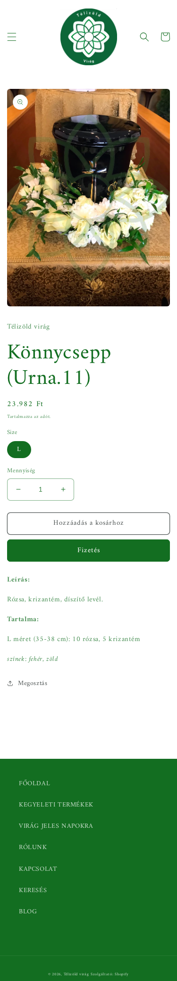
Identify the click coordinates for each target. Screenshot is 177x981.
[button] (11, 36)
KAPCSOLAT (38, 869)
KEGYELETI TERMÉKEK (56, 805)
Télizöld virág (76, 974)
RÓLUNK (33, 847)
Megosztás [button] (32, 683)
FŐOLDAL (34, 784)
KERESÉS (33, 890)
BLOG (28, 912)
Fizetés (88, 550)
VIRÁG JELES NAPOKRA (56, 826)
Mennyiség (21, 471)
